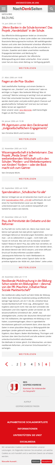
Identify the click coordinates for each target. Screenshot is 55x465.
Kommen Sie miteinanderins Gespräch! (34, 389)
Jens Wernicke (26, 110)
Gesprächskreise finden (27, 406)
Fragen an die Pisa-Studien (18, 81)
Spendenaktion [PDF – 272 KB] (19, 200)
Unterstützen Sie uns (27, 2)
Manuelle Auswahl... (10, 461)
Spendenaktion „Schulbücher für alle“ (24, 192)
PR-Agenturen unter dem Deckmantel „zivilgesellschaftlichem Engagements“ (25, 126)
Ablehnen (36, 461)
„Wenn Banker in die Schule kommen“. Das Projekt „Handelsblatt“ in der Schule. (27, 29)
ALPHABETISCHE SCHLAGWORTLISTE (27, 422)
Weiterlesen (27, 68)
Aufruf (27, 402)
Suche (51, 8)
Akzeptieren (47, 461)
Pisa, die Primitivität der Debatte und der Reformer (26, 222)
